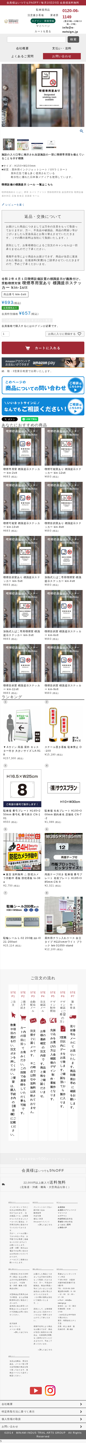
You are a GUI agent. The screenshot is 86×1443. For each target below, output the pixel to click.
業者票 (54, 15)
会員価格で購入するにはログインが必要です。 (30, 326)
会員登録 (61, 1207)
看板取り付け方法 (65, 1222)
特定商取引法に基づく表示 (18, 1411)
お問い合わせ (61, 56)
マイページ (43, 26)
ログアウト (62, 1216)
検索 (73, 39)
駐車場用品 (43, 9)
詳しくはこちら (21, 1332)
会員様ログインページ (67, 1210)
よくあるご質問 (22, 56)
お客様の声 (62, 1228)
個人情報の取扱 (11, 1419)
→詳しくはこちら (45, 1225)
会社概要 (22, 48)
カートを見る (43, 31)
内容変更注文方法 (65, 1219)
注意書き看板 (36, 15)
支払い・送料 (61, 48)
